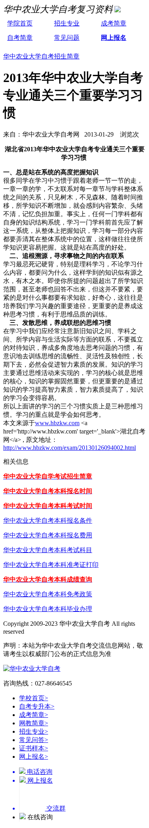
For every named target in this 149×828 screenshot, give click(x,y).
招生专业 (66, 23)
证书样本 (33, 748)
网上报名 (113, 37)
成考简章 (113, 23)
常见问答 (33, 739)
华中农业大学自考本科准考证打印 (51, 564)
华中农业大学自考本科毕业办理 (47, 608)
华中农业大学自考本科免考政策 (47, 594)
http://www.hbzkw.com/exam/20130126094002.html (69, 447)
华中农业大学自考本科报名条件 (47, 520)
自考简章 (20, 37)
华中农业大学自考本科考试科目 (47, 550)
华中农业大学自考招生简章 (41, 56)
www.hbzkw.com (57, 423)
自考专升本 (36, 706)
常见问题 (66, 37)
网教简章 (33, 723)
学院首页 (20, 23)
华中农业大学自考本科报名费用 (47, 535)
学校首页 (33, 698)
